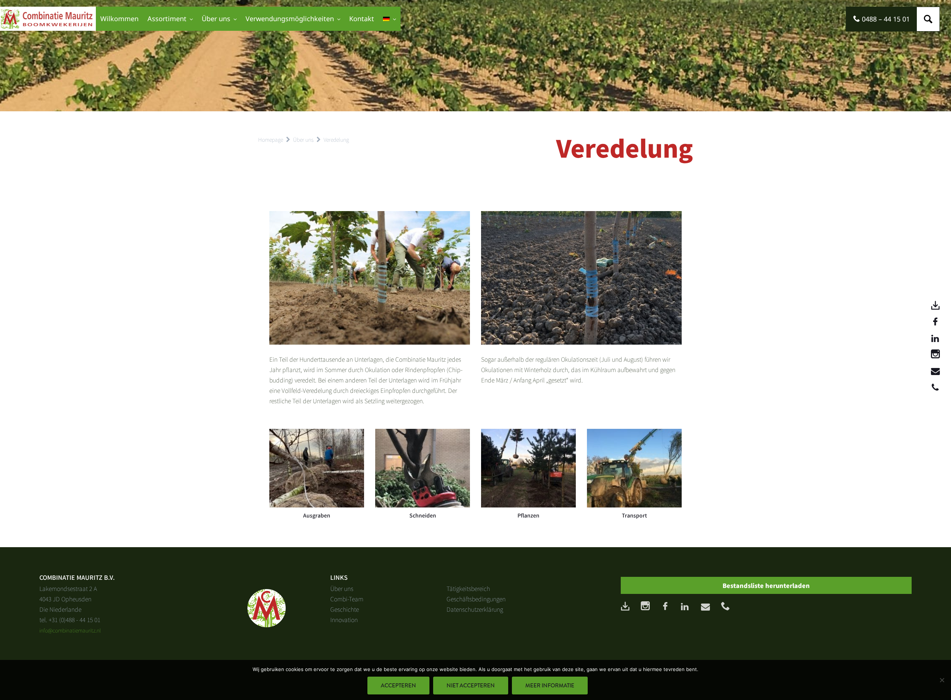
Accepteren (398, 685)
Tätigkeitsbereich (468, 588)
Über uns (216, 18)
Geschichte (344, 609)
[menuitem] (389, 19)
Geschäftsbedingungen (476, 598)
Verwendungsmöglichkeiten (290, 18)
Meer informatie (549, 685)
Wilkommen (119, 18)
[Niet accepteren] (941, 680)
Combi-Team (346, 598)
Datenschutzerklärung (475, 609)
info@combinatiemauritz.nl (70, 630)
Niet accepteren (471, 685)
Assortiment (166, 18)
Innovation (344, 619)
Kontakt (361, 18)
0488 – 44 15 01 (885, 18)
